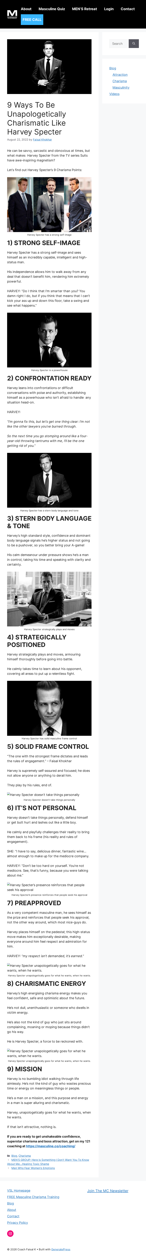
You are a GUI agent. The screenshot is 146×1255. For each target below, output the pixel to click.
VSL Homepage (18, 1190)
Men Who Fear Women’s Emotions (33, 1168)
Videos (114, 94)
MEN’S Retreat (84, 9)
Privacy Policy (17, 1222)
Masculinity (121, 87)
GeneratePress (60, 1249)
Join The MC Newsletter (107, 1191)
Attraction (120, 75)
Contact (128, 9)
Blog (14, 1155)
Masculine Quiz (52, 9)
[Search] (134, 43)
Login (109, 9)
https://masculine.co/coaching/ (50, 1146)
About (26, 9)
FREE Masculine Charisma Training (33, 1197)
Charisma (25, 1155)
